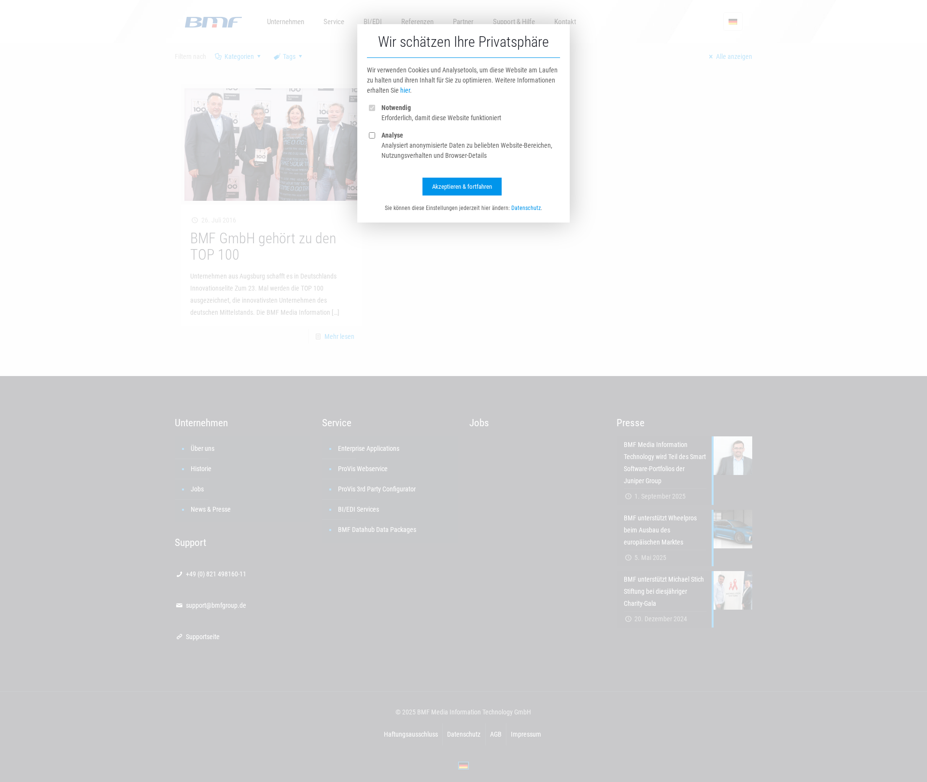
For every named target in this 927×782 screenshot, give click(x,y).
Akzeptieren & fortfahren (462, 186)
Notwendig (396, 108)
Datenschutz (526, 208)
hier (405, 90)
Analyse (392, 135)
